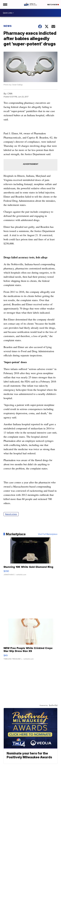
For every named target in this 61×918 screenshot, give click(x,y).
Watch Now (52, 4)
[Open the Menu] (5, 4)
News (8, 25)
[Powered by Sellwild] (53, 705)
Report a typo (11, 514)
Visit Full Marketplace (47, 534)
